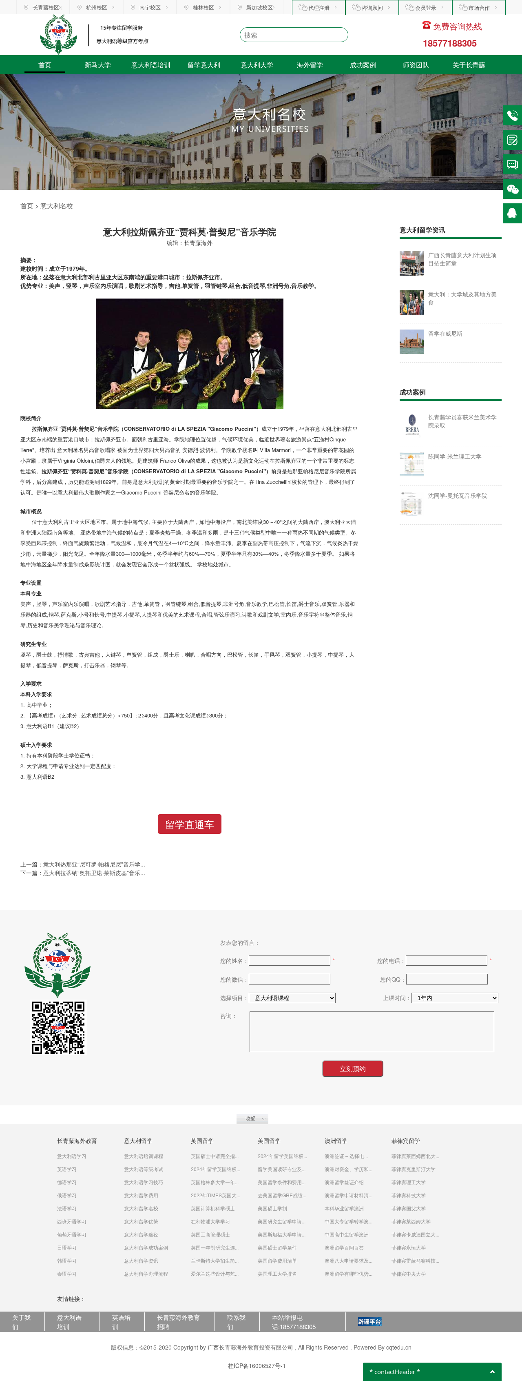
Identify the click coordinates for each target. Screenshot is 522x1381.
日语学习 (67, 1247)
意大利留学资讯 (141, 1260)
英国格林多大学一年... (215, 1181)
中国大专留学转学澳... (348, 1221)
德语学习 (67, 1181)
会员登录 (425, 7)
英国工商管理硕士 (210, 1234)
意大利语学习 (71, 1155)
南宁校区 (150, 7)
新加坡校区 (259, 7)
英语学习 (67, 1168)
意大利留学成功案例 (146, 1247)
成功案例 (363, 64)
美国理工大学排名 (277, 1273)
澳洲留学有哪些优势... (348, 1273)
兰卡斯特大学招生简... (215, 1260)
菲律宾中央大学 (409, 1273)
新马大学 (98, 64)
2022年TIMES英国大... (215, 1195)
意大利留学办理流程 (146, 1273)
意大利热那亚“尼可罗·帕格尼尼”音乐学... (94, 864)
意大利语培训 (150, 64)
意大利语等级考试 (143, 1168)
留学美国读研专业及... (281, 1168)
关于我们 (21, 1321)
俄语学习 (67, 1195)
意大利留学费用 (141, 1195)
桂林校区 (203, 7)
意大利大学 (257, 64)
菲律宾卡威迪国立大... (415, 1234)
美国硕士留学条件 (277, 1247)
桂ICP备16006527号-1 (257, 1365)
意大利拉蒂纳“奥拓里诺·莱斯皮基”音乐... (94, 873)
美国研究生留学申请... (281, 1221)
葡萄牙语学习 (71, 1234)
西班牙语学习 (71, 1221)
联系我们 (236, 1321)
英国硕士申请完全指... (215, 1155)
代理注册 (319, 7)
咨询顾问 (372, 7)
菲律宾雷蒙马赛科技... (415, 1260)
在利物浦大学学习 (210, 1221)
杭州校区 (96, 7)
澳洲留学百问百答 (344, 1247)
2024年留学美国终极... (282, 1155)
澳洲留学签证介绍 (344, 1181)
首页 (44, 64)
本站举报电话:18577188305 (294, 1321)
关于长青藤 (469, 64)
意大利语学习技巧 (143, 1181)
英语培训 (121, 1321)
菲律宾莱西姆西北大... (415, 1155)
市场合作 (479, 7)
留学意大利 (204, 64)
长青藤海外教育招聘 (178, 1321)
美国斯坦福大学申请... (281, 1234)
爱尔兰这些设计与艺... (215, 1273)
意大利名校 (56, 205)
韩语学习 (67, 1260)
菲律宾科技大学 (409, 1195)
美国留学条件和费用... (281, 1181)
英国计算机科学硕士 (213, 1208)
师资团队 (416, 64)
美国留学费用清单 (277, 1260)
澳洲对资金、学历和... (348, 1168)
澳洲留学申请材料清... (348, 1195)
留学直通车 (189, 824)
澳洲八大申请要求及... (348, 1260)
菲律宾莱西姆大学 (411, 1221)
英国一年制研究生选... (215, 1247)
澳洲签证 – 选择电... (346, 1155)
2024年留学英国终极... (215, 1168)
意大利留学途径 (141, 1234)
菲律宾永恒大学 (409, 1247)
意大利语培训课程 (143, 1155)
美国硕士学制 (272, 1208)
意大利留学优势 (141, 1221)
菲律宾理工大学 (409, 1181)
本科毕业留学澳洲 (344, 1208)
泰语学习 (67, 1273)
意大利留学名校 (141, 1208)
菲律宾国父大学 (409, 1208)
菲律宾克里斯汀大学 (414, 1168)
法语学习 (67, 1208)
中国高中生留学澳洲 (347, 1234)
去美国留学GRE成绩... (282, 1195)
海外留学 (310, 64)
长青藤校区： (48, 7)
